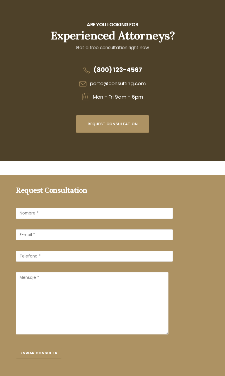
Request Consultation (113, 123)
